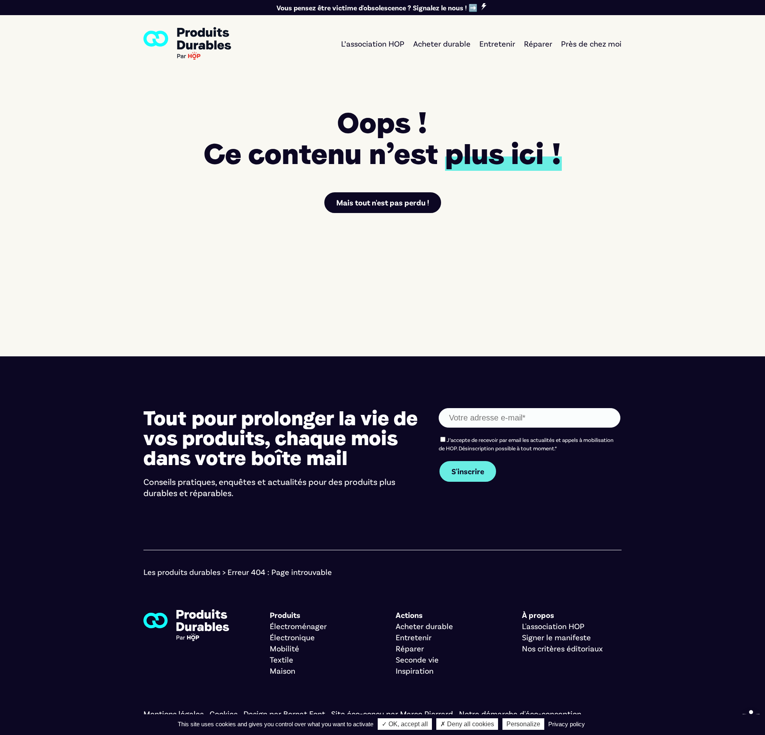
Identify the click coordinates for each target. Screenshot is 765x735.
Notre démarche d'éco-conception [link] (520, 713)
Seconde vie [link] (417, 659)
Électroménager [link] (298, 626)
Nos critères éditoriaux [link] (562, 648)
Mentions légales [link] (173, 713)
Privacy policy (566, 724)
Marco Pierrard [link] (426, 713)
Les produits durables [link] (181, 572)
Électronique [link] (292, 637)
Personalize (523, 724)
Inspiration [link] (415, 670)
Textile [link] (281, 659)
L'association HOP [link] (553, 626)
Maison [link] (282, 670)
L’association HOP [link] (372, 43)
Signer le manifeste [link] (556, 637)
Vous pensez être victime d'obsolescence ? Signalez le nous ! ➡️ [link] (377, 7)
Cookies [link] (223, 713)
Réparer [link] (538, 43)
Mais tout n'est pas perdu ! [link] (382, 202)
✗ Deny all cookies (467, 724)
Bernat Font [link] (304, 713)
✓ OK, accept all (405, 724)
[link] (187, 43)
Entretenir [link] (497, 43)
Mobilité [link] (284, 648)
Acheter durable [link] (442, 43)
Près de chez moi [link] (591, 43)
